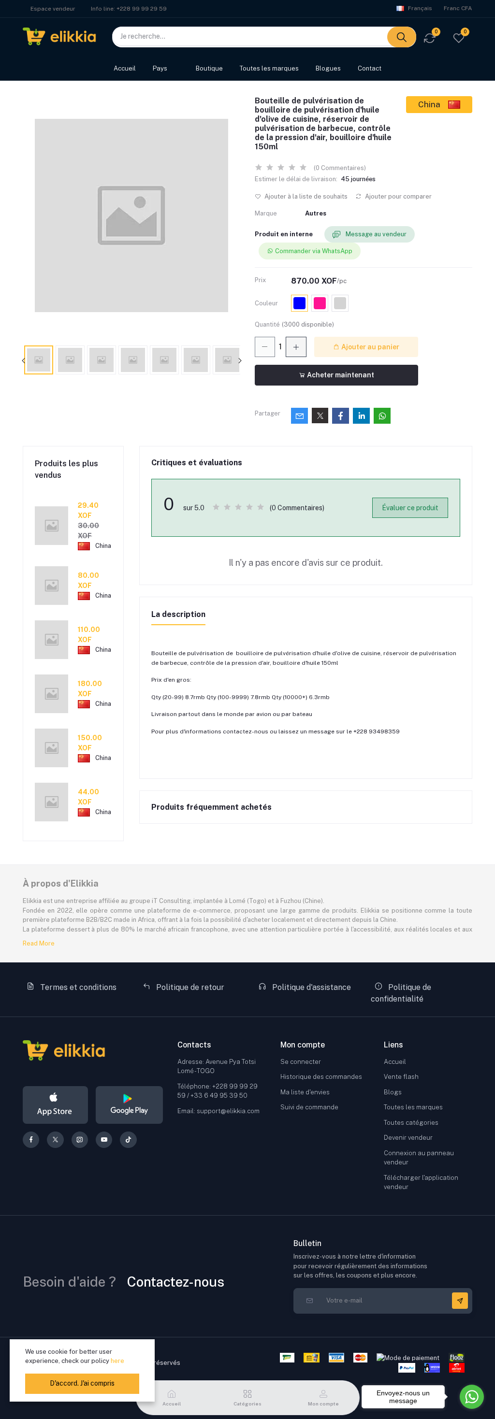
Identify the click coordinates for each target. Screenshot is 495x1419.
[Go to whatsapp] (472, 1397)
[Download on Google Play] (129, 1105)
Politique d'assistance (310, 987)
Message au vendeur (375, 234)
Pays (160, 68)
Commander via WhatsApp (313, 251)
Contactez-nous (175, 1282)
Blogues (328, 68)
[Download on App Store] (55, 1105)
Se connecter (300, 1061)
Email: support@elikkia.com (218, 1111)
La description (178, 614)
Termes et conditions (77, 987)
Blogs (393, 1092)
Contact (369, 68)
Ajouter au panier (369, 347)
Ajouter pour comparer (398, 196)
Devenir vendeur (408, 1137)
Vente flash (401, 1076)
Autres (315, 213)
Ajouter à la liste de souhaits (305, 196)
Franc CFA (458, 8)
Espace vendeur (52, 8)
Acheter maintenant (340, 375)
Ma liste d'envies (305, 1092)
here (117, 1360)
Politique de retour (189, 987)
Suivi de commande (309, 1107)
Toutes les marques (269, 68)
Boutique (209, 68)
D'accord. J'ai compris (82, 1383)
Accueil (125, 68)
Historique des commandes (321, 1076)
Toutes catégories (411, 1122)
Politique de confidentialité (401, 993)
